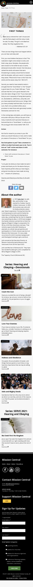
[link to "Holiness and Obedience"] (16, 348)
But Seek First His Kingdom (12, 435)
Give (6, 501)
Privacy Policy (23, 578)
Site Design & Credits (12, 578)
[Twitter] (16, 187)
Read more (5, 301)
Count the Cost (8, 292)
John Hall (21, 199)
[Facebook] (10, 187)
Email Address (6, 520)
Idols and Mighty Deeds (11, 391)
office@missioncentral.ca (12, 484)
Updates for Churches (13, 549)
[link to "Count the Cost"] (16, 282)
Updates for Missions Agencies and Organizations (16, 554)
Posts (6, 8)
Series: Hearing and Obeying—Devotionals (16, 266)
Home (2, 8)
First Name (5, 527)
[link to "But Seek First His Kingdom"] (16, 426)
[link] (31, 2)
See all (16, 270)
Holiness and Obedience (11, 358)
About (8, 464)
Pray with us (19, 464)
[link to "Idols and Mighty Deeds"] (16, 382)
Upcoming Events (12, 545)
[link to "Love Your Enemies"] (16, 314)
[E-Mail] (21, 187)
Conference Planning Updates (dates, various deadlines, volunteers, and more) (16, 561)
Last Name (5, 535)
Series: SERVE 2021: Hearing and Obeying (16, 412)
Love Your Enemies (9, 324)
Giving (13, 464)
